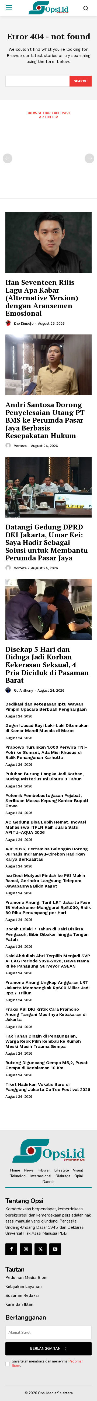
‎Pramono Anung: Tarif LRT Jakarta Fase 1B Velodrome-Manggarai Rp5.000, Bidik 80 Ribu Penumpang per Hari (48, 907)
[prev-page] (7, 158)
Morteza (20, 446)
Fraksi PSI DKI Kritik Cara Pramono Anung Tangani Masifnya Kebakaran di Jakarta (45, 1014)
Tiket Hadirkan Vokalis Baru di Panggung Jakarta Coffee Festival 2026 (47, 1087)
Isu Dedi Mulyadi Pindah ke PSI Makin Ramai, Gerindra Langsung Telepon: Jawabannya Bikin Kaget (45, 880)
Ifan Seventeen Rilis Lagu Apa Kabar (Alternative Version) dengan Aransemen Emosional (41, 297)
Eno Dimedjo (23, 323)
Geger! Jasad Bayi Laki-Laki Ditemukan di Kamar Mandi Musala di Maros (47, 728)
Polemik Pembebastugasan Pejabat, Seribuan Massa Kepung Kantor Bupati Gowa (46, 800)
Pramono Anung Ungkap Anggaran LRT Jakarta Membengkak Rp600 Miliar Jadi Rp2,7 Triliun (47, 987)
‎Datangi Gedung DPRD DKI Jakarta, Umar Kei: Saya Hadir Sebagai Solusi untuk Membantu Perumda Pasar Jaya (46, 542)
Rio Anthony (23, 690)
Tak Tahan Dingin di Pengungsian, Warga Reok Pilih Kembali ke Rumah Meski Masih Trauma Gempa (43, 1041)
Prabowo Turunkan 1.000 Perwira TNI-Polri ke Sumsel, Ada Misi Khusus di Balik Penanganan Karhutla (46, 752)
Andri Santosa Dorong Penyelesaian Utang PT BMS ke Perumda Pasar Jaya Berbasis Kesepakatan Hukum (45, 420)
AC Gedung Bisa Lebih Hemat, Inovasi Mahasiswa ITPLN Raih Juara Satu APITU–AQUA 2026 (45, 827)
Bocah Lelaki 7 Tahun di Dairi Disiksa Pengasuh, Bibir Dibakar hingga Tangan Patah (47, 934)
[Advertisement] (48, 155)
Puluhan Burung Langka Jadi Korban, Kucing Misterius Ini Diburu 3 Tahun (44, 776)
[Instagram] (26, 1249)
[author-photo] (8, 323)
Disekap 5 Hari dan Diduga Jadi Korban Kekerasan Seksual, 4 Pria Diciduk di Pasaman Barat (47, 664)
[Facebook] (11, 1249)
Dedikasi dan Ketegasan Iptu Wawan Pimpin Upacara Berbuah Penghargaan (46, 706)
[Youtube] (55, 1249)
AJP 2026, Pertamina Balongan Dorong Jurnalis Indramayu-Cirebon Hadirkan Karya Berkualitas (46, 854)
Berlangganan (45, 1348)
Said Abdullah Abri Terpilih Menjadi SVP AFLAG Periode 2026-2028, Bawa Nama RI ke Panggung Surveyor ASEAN (47, 961)
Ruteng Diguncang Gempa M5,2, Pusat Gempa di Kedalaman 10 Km (46, 1065)
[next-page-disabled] (89, 158)
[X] (40, 1249)
